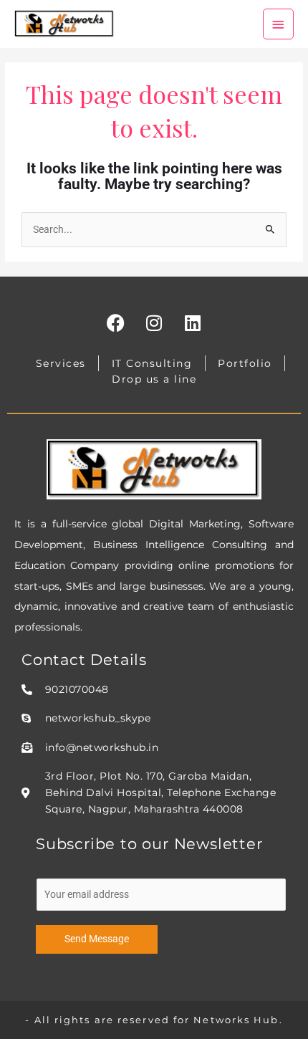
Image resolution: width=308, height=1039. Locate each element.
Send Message (96, 938)
